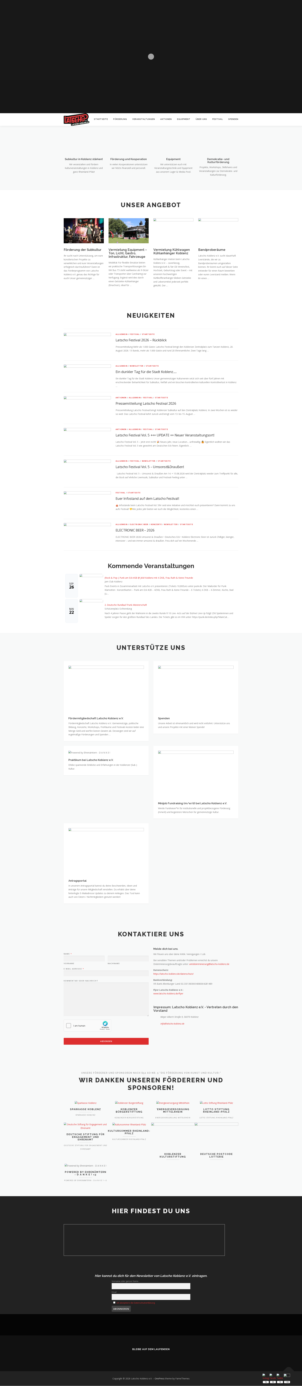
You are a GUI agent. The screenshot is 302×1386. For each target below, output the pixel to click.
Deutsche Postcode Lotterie (216, 1155)
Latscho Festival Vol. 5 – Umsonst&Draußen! (150, 466)
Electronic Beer (139, 524)
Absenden (106, 1041)
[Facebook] (146, 1356)
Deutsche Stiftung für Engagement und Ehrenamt (86, 1137)
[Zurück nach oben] (288, 1371)
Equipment (183, 119)
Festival (217, 119)
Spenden (233, 119)
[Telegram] (164, 1356)
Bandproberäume (211, 250)
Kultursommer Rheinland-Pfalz (129, 1132)
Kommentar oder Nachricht (81, 981)
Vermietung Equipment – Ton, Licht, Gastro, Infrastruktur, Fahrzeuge (128, 253)
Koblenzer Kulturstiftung (173, 1155)
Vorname (69, 963)
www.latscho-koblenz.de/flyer (168, 993)
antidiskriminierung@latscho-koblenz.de (209, 964)
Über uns (201, 119)
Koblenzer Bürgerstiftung (129, 1110)
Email (114, 1292)
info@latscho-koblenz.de (172, 1023)
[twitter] (137, 1356)
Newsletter (136, 366)
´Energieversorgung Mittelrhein (172, 1110)
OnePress (160, 1378)
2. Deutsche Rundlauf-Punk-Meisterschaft (126, 604)
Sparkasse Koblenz (85, 1109)
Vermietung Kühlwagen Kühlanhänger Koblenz (171, 251)
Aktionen (166, 119)
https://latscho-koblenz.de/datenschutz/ (173, 973)
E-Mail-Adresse (74, 969)
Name (68, 954)
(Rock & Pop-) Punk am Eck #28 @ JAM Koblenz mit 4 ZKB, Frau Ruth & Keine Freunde (149, 577)
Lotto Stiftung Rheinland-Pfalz (216, 1110)
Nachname (114, 963)
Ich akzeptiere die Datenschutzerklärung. (136, 1302)
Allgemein (122, 334)
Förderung (120, 119)
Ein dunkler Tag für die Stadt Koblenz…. (146, 371)
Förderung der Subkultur (82, 250)
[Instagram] (155, 1356)
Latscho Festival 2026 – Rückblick (141, 340)
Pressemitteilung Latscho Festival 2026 (146, 403)
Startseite (101, 119)
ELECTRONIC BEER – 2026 (135, 530)
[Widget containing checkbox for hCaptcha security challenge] (87, 1026)
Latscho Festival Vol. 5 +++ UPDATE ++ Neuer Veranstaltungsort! (165, 435)
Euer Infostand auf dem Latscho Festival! (147, 498)
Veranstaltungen (143, 119)
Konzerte (156, 524)
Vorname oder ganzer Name (125, 1281)
